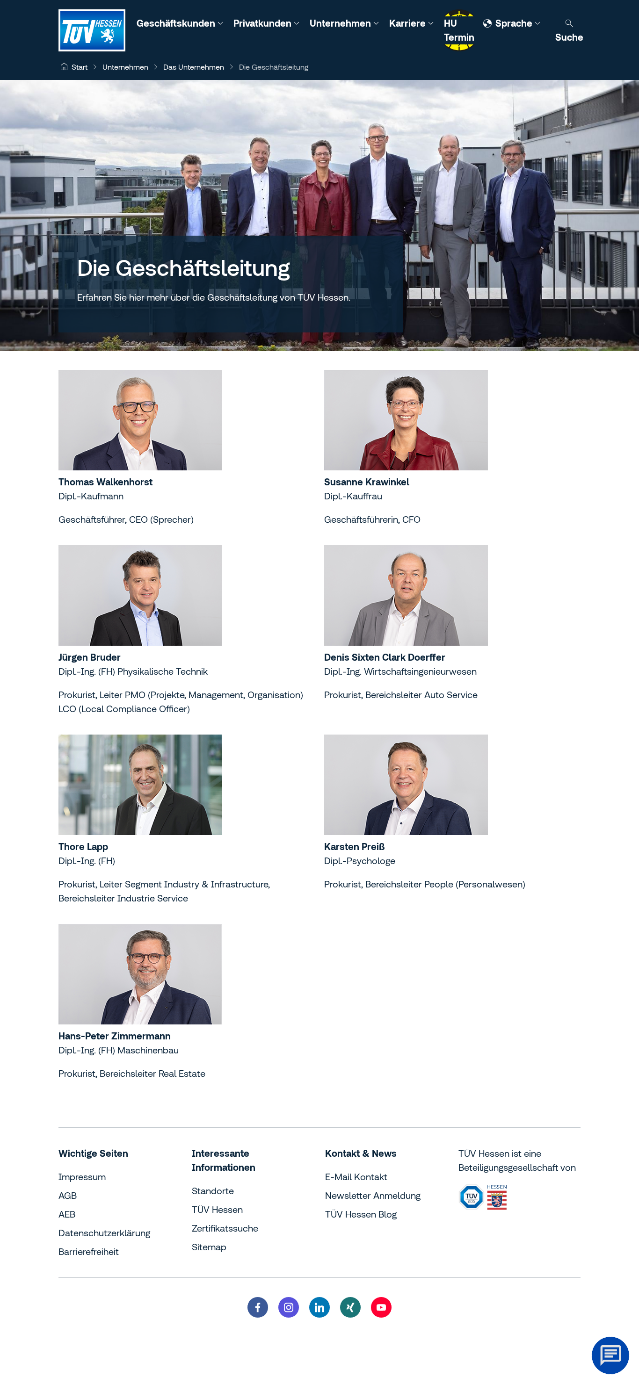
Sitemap (209, 1246)
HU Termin (459, 30)
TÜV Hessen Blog (361, 1214)
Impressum (82, 1176)
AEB (66, 1214)
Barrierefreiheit (88, 1251)
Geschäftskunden (177, 23)
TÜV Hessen (217, 1209)
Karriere (408, 23)
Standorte (213, 1190)
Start (79, 67)
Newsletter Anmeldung (373, 1195)
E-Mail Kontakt (356, 1176)
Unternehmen (341, 23)
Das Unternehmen (193, 67)
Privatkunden (263, 23)
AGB (67, 1195)
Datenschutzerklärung (104, 1232)
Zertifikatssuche (225, 1228)
